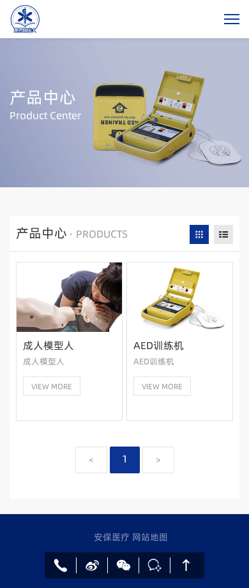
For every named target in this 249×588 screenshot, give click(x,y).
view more (51, 386)
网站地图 (150, 537)
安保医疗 (113, 537)
